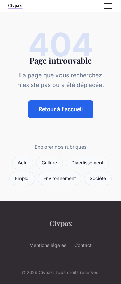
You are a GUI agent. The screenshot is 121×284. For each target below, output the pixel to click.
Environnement (59, 178)
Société (98, 178)
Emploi (22, 178)
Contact (83, 245)
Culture (49, 162)
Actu (23, 162)
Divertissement (87, 162)
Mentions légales (47, 245)
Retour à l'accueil (61, 109)
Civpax (60, 223)
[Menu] (107, 6)
